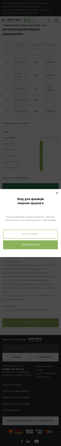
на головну (30, 234)
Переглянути (30, 244)
